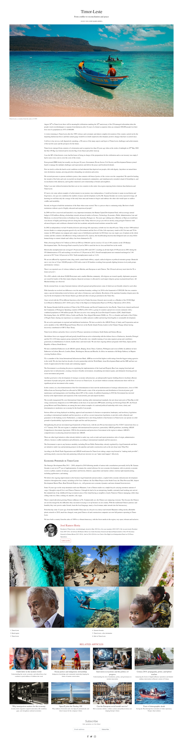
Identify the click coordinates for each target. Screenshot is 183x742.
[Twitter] (91, 736)
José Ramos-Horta (95, 21)
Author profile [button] (65, 541)
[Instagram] (95, 736)
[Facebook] (87, 736)
